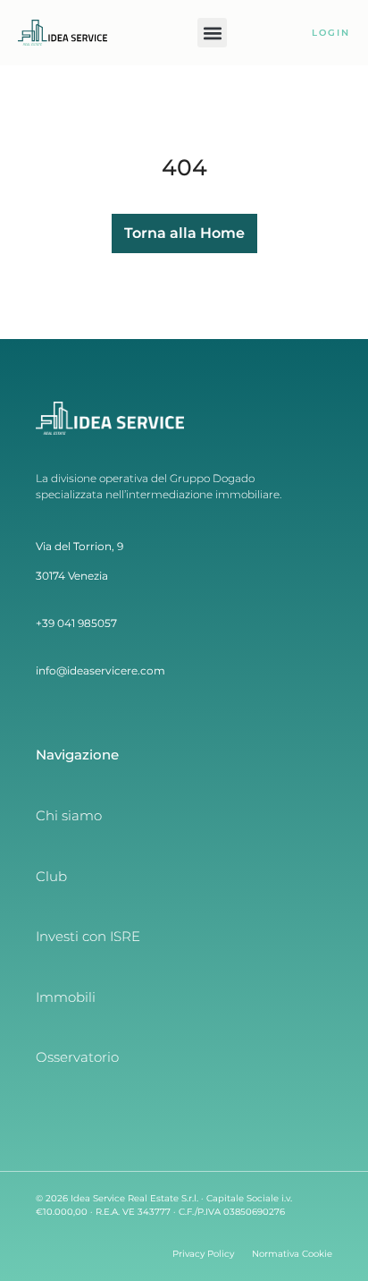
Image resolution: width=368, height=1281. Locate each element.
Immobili (66, 996)
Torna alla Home (184, 233)
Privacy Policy (203, 1254)
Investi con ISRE (88, 936)
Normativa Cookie (292, 1254)
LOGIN (331, 32)
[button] (212, 32)
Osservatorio (77, 1056)
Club (51, 876)
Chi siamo (69, 815)
